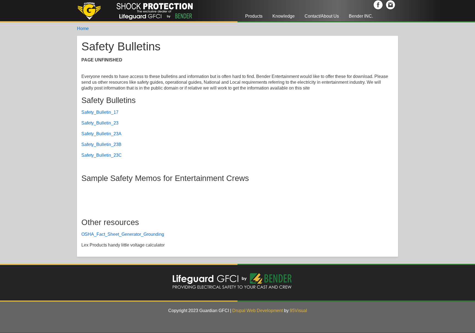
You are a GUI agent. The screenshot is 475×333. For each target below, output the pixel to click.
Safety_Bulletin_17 (99, 112)
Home (83, 28)
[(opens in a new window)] (378, 4)
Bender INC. (361, 16)
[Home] (145, 10)
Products (254, 16)
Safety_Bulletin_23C (101, 155)
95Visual (298, 310)
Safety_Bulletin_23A (101, 133)
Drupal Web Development (257, 310)
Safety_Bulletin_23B (101, 144)
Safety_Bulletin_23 (99, 123)
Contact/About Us (322, 16)
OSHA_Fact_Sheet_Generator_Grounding (122, 234)
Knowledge (283, 16)
